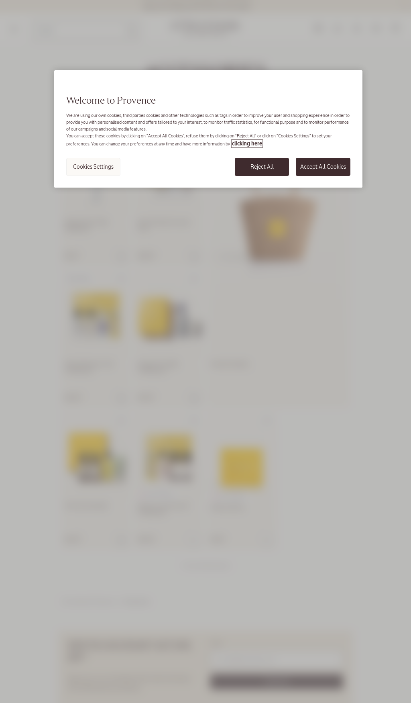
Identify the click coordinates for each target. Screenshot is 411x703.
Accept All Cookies (323, 166)
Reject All (262, 166)
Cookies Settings (93, 166)
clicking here (247, 143)
